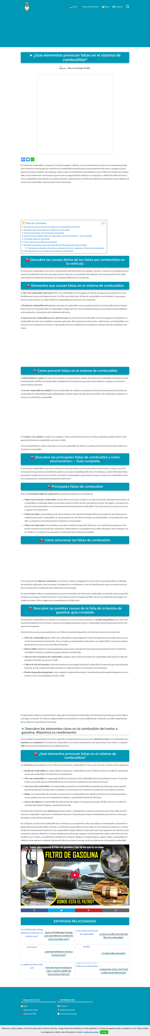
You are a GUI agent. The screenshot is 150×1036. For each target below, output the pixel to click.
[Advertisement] (75, 30)
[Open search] (127, 6)
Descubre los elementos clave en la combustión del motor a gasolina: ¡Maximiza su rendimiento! (66, 248)
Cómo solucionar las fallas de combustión (40, 242)
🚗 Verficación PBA (28, 1014)
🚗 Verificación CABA (29, 1010)
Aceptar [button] (104, 1032)
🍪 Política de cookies (66, 1010)
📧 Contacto (117, 7)
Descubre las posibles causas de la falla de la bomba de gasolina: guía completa (55, 245)
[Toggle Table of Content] (102, 223)
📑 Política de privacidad (67, 1014)
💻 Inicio (73, 7)
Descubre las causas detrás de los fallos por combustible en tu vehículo (52, 227)
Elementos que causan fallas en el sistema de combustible (46, 230)
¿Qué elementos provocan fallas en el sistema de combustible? (49, 251)
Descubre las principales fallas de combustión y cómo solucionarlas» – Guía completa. (58, 236)
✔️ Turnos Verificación (88, 7)
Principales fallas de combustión (37, 239)
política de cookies (91, 1032)
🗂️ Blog (105, 7)
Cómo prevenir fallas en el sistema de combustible (44, 233)
